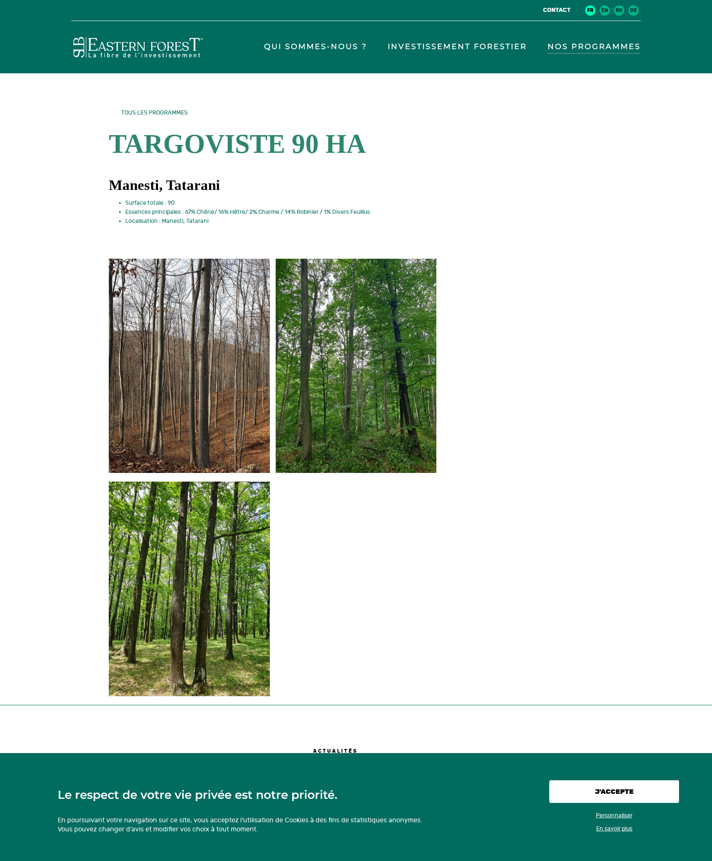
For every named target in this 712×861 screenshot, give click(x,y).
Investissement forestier (457, 46)
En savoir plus (614, 828)
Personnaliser (614, 815)
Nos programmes (594, 46)
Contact (557, 10)
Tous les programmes (154, 112)
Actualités (335, 751)
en (604, 10)
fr (590, 10)
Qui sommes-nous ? (315, 46)
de (633, 10)
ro (619, 10)
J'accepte (614, 791)
